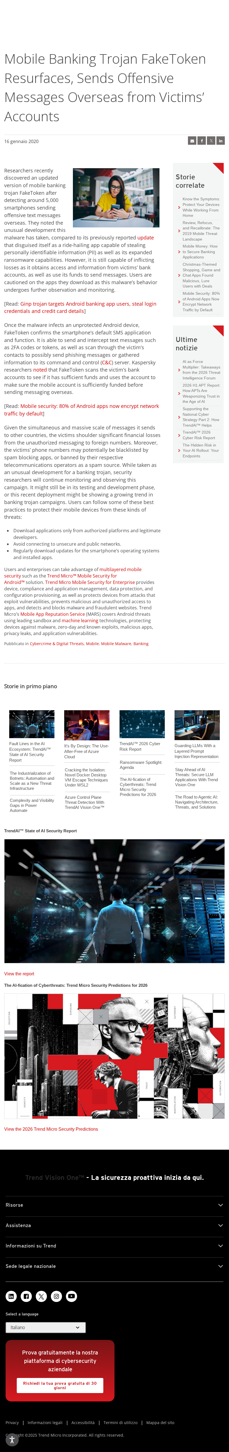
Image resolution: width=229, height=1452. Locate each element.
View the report (19, 972)
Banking (141, 643)
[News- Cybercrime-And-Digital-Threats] (192, 140)
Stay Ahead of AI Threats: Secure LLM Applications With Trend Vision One (196, 777)
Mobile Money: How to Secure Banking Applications (198, 251)
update (145, 237)
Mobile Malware (116, 643)
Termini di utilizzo (120, 1422)
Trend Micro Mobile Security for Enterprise (90, 582)
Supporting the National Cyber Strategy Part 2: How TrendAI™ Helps (198, 416)
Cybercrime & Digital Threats (57, 643)
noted (40, 369)
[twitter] (211, 140)
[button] (46, 1327)
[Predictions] (114, 1054)
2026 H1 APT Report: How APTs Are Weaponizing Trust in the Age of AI (199, 393)
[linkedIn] (220, 140)
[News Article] (114, 899)
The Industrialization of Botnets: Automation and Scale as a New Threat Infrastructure (32, 781)
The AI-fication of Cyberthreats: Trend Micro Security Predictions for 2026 (138, 787)
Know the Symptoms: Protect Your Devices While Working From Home (199, 207)
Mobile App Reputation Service (52, 614)
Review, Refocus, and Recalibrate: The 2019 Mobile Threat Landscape (201, 230)
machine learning (80, 620)
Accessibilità (83, 1422)
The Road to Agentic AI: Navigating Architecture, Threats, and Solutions (196, 802)
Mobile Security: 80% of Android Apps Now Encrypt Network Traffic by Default (199, 301)
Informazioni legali (45, 1422)
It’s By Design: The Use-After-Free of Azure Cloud (86, 751)
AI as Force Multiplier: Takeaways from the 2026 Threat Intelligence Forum (199, 369)
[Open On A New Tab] (41, 1296)
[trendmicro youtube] (71, 1296)
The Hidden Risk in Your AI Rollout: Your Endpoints (198, 450)
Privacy (12, 1422)
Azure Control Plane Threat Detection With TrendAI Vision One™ (84, 802)
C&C (107, 362)
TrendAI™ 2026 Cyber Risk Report (199, 435)
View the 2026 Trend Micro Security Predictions (51, 1128)
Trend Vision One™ (54, 1177)
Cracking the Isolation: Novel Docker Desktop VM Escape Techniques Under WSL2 (86, 777)
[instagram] (56, 1296)
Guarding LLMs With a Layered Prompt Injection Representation (196, 751)
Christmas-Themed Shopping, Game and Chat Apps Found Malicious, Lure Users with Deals (199, 275)
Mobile (92, 643)
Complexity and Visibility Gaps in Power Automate (32, 805)
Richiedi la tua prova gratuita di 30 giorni (57, 1384)
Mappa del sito (160, 1422)
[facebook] (201, 140)
